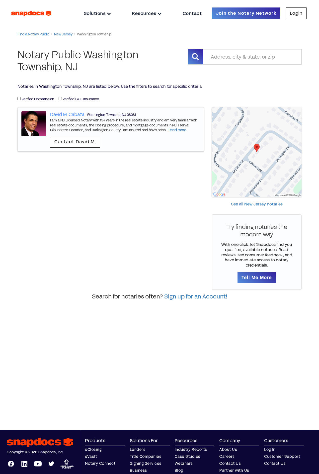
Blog (179, 470)
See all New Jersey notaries (257, 204)
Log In (269, 449)
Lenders (138, 449)
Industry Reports (191, 449)
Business (138, 470)
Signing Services (145, 463)
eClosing (93, 449)
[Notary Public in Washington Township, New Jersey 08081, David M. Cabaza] (33, 123)
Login (296, 13)
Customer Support (282, 456)
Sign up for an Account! (195, 296)
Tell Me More (256, 277)
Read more (177, 130)
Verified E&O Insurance (80, 99)
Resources (145, 13)
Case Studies (187, 456)
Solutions (95, 13)
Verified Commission (37, 99)
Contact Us (230, 463)
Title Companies (145, 456)
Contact (192, 13)
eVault (91, 456)
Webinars (184, 463)
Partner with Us (234, 470)
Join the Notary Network (246, 13)
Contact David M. (75, 141)
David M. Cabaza (67, 114)
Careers (227, 456)
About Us (228, 449)
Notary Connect (100, 463)
